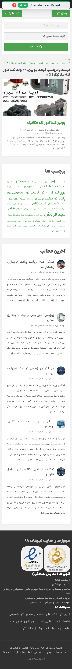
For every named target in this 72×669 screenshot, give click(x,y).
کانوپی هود (22, 226)
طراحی (19, 208)
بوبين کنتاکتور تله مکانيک (46, 123)
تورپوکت (51, 198)
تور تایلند (38, 192)
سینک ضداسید (52, 208)
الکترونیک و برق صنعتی (49, 130)
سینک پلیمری (28, 208)
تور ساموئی (20, 192)
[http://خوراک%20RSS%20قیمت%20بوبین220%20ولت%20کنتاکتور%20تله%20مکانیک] (47, 75)
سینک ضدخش (40, 208)
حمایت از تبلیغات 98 (14, 652)
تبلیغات (65, 621)
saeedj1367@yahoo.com (47, 133)
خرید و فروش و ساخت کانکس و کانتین (47, 598)
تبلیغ (18, 621)
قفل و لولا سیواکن (13, 215)
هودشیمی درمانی (58, 226)
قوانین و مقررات (19, 648)
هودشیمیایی (11, 221)
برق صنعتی (24, 181)
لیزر (43, 221)
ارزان (45, 181)
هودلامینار (44, 226)
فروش (50, 214)
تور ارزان (52, 192)
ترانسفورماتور (30, 186)
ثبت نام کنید (12, 13)
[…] (53, 148)
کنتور (54, 231)
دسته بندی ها (54, 648)
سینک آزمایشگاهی (21, 204)
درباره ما (47, 652)
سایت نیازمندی (35, 614)
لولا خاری (50, 221)
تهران (9, 186)
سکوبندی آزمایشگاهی (45, 204)
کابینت (33, 226)
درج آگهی (63, 614)
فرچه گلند (39, 215)
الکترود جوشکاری (60, 584)
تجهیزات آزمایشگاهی (52, 187)
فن (34, 215)
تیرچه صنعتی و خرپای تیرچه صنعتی (49, 602)
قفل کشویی (60, 221)
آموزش (54, 181)
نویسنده (55, 272)
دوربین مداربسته (28, 199)
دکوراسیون (13, 199)
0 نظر (33, 272)
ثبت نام (51, 614)
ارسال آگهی (61, 13)
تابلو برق (10, 181)
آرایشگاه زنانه (62, 580)
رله (63, 203)
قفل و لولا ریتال (26, 215)
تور (62, 192)
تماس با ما (34, 652)
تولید (41, 199)
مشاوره (36, 221)
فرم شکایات (37, 648)
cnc (63, 181)
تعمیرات (17, 187)
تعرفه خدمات (61, 652)
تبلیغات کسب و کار (48, 628)
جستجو (34, 46)
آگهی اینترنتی (16, 614)
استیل (38, 181)
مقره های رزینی (24, 221)
